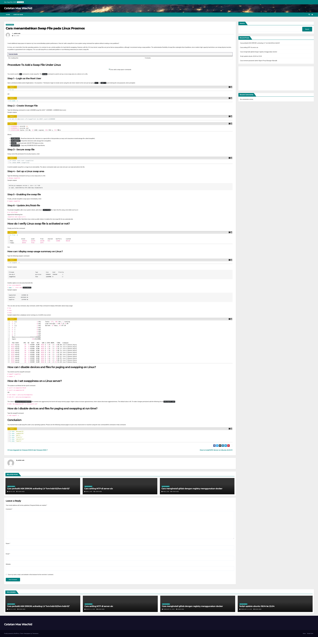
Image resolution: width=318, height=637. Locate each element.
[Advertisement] (276, 78)
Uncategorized (9, 24)
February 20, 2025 (246, 609)
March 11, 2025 (90, 609)
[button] (309, 14)
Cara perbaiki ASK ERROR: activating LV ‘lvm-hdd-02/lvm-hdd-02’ (38, 488)
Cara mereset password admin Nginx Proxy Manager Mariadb (258, 60)
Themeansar (35, 633)
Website (8, 564)
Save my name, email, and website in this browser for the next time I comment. (30, 574)
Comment (9, 509)
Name (8, 543)
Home (8, 14)
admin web (17, 33)
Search (242, 23)
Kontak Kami (18, 14)
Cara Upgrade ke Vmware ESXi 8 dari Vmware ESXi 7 (28, 450)
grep (10, 287)
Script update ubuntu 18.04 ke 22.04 (251, 56)
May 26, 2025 (12, 609)
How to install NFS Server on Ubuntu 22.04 (215, 450)
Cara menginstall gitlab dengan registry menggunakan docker (191, 488)
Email (8, 554)
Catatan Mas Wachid (18, 8)
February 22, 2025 (169, 609)
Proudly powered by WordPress (12, 633)
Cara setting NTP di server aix (98, 488)
